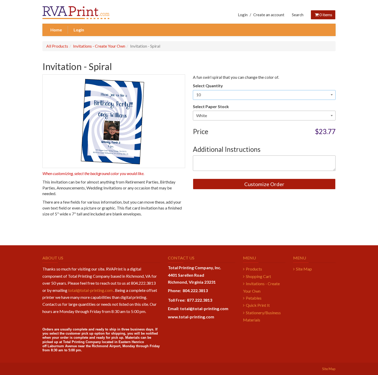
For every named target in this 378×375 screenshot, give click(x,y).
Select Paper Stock (211, 106)
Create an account (268, 14)
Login (243, 14)
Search (297, 14)
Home (56, 29)
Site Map (304, 268)
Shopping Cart (258, 276)
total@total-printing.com (90, 290)
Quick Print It (258, 305)
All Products (57, 45)
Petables (254, 297)
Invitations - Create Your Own (99, 45)
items (325, 14)
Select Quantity (208, 85)
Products (254, 268)
